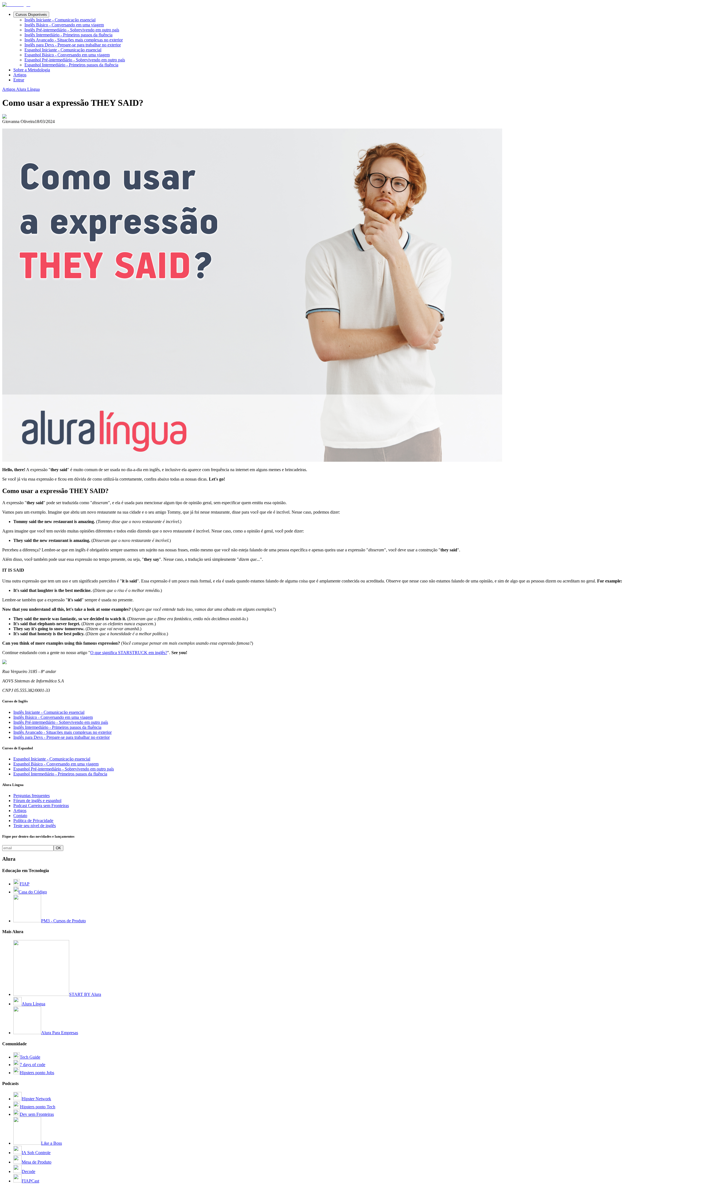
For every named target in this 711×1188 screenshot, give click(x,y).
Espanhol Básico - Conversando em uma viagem (67, 54)
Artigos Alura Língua (21, 89)
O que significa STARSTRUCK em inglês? (128, 652)
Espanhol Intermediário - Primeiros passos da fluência (71, 64)
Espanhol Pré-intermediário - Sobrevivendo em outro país (74, 59)
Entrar (18, 79)
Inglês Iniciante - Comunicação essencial (60, 19)
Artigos (19, 74)
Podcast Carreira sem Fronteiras (41, 805)
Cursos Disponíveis (31, 14)
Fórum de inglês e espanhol (37, 800)
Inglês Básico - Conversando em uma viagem (64, 24)
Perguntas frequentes (31, 795)
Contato (20, 815)
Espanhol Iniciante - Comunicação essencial (62, 49)
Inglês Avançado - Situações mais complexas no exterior (73, 39)
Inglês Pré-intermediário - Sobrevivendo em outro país (71, 29)
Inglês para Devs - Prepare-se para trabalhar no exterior (72, 44)
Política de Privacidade (33, 820)
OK (58, 848)
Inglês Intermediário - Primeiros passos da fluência (68, 34)
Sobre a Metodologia (31, 69)
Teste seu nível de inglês (34, 825)
